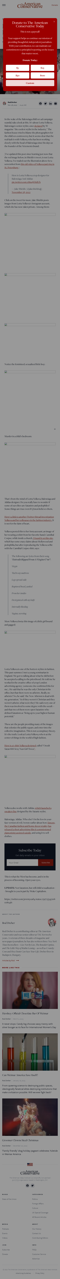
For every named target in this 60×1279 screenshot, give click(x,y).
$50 (17, 75)
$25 (42, 67)
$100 (42, 75)
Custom (30, 83)
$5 (17, 67)
